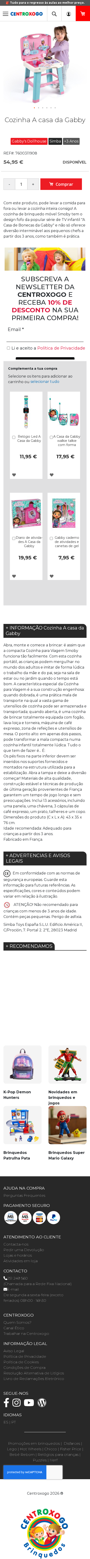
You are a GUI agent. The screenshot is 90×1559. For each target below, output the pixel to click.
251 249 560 (17, 1278)
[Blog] (43, 1405)
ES (5, 1422)
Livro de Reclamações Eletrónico (33, 1378)
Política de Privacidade (24, 1356)
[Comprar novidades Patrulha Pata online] (22, 1128)
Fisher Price (70, 1449)
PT (13, 1422)
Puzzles (40, 1460)
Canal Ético (13, 1328)
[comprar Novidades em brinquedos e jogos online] (67, 1067)
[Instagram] (17, 1405)
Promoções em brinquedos (34, 1443)
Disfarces (72, 1443)
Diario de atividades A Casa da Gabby (29, 542)
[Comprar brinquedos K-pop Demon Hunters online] (22, 1067)
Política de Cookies (21, 1362)
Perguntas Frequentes (24, 1195)
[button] (35, 108)
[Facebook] (7, 1405)
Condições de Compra (24, 1367)
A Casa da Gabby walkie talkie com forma (66, 440)
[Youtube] (30, 1405)
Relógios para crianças (58, 1454)
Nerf (53, 1460)
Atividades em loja (20, 1261)
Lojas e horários (17, 1255)
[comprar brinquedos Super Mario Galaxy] (67, 1128)
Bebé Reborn (22, 1454)
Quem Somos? (17, 1322)
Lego (12, 1449)
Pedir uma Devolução (23, 1250)
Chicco (50, 1449)
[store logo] (26, 12)
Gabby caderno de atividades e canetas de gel (67, 542)
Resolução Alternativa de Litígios (33, 1373)
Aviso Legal (13, 1351)
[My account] (68, 13)
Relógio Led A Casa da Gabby (29, 438)
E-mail (13, 1289)
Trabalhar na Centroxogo (26, 1333)
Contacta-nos (15, 1244)
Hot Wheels (30, 1449)
